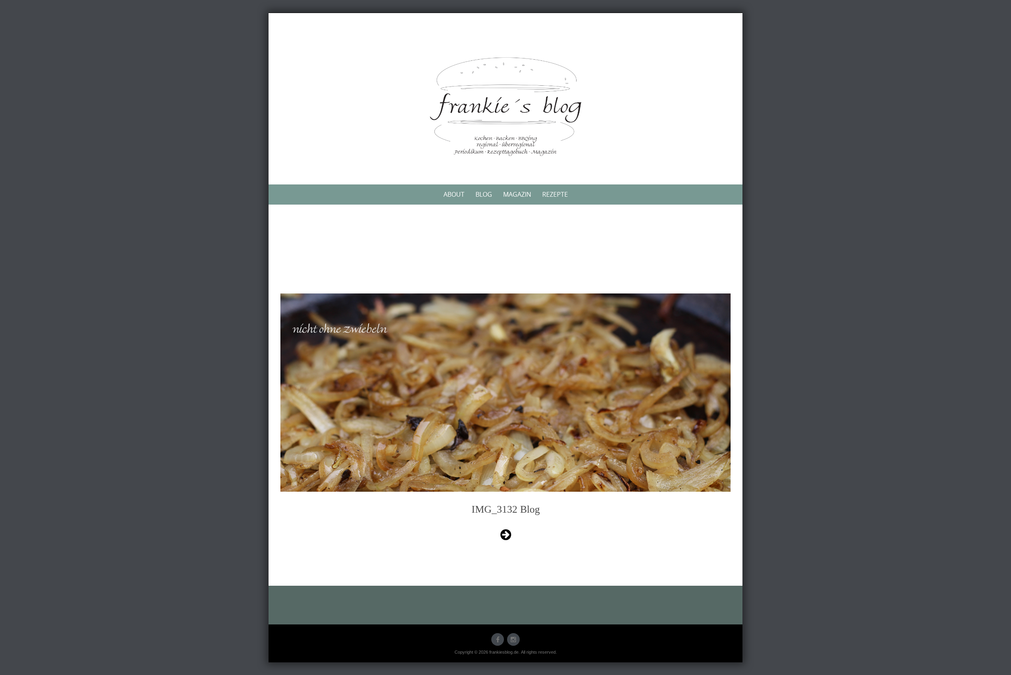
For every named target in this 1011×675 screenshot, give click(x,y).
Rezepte (555, 194)
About (453, 194)
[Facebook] (497, 639)
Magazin (517, 194)
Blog (483, 194)
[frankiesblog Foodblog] (505, 106)
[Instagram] (513, 639)
